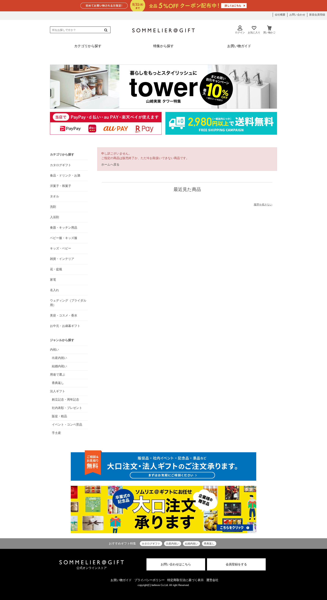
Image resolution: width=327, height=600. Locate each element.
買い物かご (269, 32)
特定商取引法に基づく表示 (185, 580)
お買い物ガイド (121, 580)
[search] (105, 30)
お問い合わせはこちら (176, 564)
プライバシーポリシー (149, 580)
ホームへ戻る (110, 164)
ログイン (240, 32)
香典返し (209, 543)
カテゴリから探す (62, 154)
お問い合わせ (297, 14)
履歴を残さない (263, 204)
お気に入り (254, 32)
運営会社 (212, 580)
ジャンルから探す (62, 340)
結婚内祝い (191, 543)
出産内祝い (172, 543)
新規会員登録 (317, 14)
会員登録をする (236, 564)
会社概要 (280, 14)
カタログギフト (151, 543)
